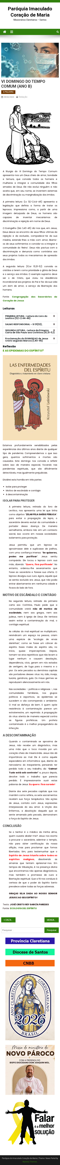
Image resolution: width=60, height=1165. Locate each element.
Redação (23, 97)
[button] (30, 317)
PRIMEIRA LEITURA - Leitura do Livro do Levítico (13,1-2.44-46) (26, 317)
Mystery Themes (30, 1162)
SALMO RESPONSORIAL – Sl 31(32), (23, 324)
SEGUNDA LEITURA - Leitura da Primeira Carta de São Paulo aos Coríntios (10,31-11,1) (30, 331)
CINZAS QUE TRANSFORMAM (10, 920)
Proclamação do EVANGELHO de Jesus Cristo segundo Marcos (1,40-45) (26, 339)
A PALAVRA (8, 92)
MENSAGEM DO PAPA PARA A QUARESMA (53, 920)
